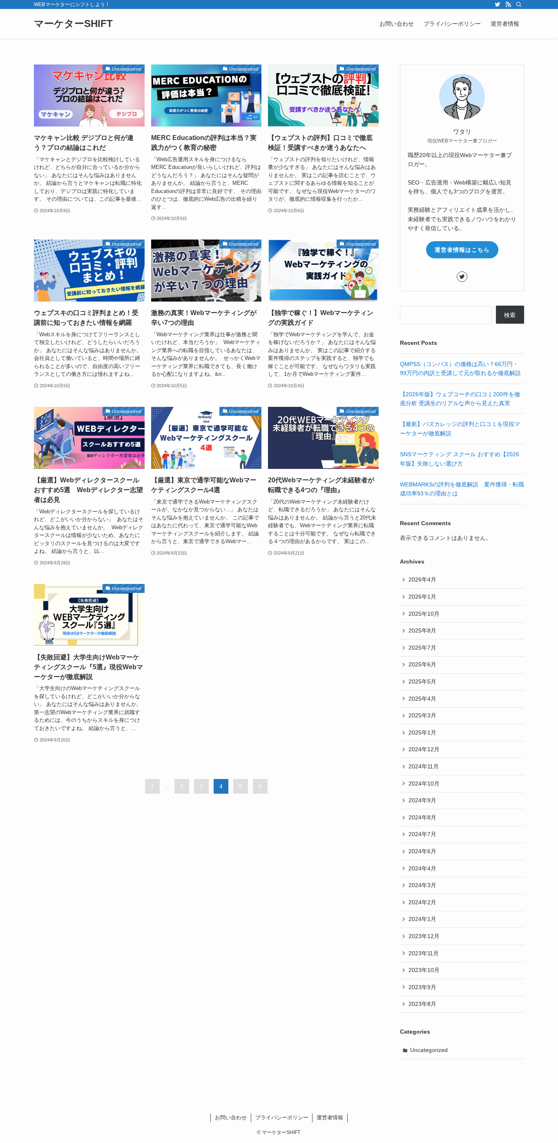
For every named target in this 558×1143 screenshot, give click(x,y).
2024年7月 (422, 834)
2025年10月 (424, 613)
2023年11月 (423, 953)
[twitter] (497, 4)
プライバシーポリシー (281, 1117)
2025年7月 (422, 647)
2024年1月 (422, 919)
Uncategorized (429, 1050)
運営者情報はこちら (462, 249)
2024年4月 (422, 868)
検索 (510, 315)
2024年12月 (424, 749)
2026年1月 (422, 596)
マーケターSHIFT (73, 24)
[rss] (508, 4)
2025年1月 (422, 732)
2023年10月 (424, 970)
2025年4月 (422, 698)
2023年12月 (424, 936)
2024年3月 (422, 885)
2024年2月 (422, 902)
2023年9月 (422, 987)
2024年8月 (422, 817)
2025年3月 (422, 715)
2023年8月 (422, 1004)
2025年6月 (422, 664)
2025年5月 (422, 681)
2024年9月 (422, 800)
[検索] (518, 4)
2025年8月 (422, 630)
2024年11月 (423, 766)
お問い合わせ (231, 1117)
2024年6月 (422, 851)
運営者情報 (330, 1117)
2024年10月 (424, 783)
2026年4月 (422, 579)
